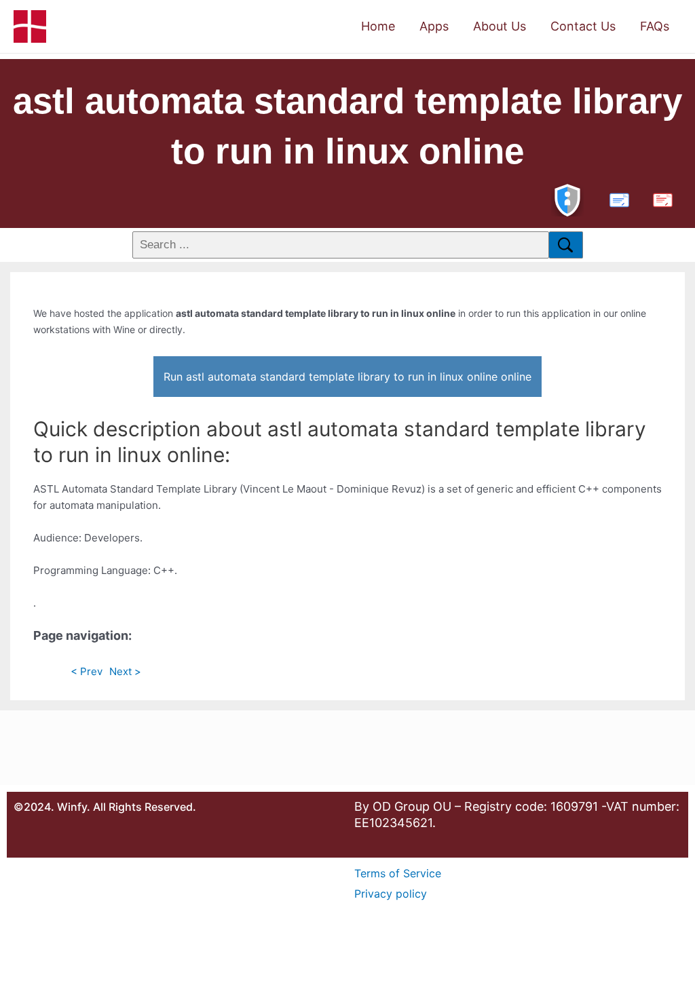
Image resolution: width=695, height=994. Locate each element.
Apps (434, 26)
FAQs (654, 26)
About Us (499, 26)
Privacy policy (390, 893)
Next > (125, 671)
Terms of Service (397, 873)
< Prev (86, 671)
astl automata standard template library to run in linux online (347, 126)
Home (378, 26)
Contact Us (583, 26)
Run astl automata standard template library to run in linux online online (347, 376)
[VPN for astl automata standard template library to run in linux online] (567, 198)
